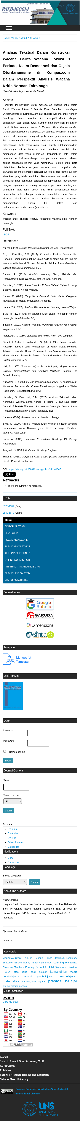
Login (61, 5)
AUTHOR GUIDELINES (17, 553)
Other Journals (16, 842)
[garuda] (40, 618)
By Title (12, 838)
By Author (13, 833)
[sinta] (40, 637)
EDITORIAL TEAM (15, 526)
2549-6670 (8, 512)
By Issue (12, 829)
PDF (6, 234)
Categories (13, 846)
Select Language (12, 875)
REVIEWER (11, 533)
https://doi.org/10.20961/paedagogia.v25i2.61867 (35, 469)
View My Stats (11, 1001)
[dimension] (40, 629)
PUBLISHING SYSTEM (17, 573)
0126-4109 (8, 506)
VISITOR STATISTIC (16, 580)
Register (71, 5)
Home (6, 38)
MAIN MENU (9, 28)
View (10, 857)
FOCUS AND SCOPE (16, 539)
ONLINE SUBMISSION (17, 560)
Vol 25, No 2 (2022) (21, 38)
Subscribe (13, 862)
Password (8, 741)
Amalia (36, 38)
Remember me (17, 751)
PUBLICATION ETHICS (17, 546)
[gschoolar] (40, 608)
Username (8, 730)
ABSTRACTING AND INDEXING (22, 566)
